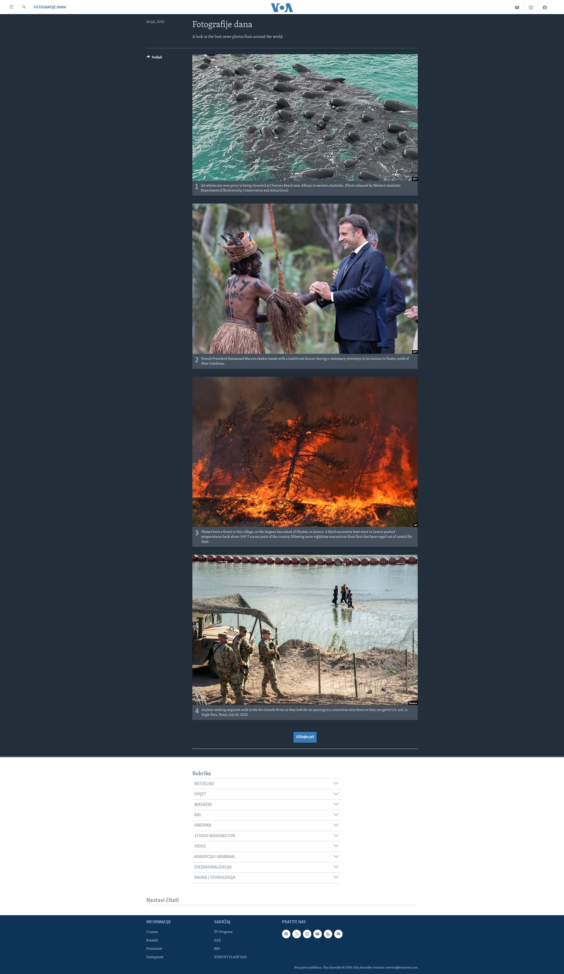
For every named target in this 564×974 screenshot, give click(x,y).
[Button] (154, 58)
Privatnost (154, 949)
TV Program (223, 932)
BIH (217, 949)
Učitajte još (305, 737)
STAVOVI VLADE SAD (230, 957)
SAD (217, 940)
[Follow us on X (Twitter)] (296, 934)
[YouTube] (517, 7)
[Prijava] (338, 934)
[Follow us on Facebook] (286, 934)
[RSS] (328, 934)
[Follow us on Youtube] (317, 934)
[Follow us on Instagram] (307, 934)
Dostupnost (154, 957)
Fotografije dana (50, 7)
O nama (152, 932)
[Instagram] (531, 7)
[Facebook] (545, 7)
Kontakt (152, 940)
